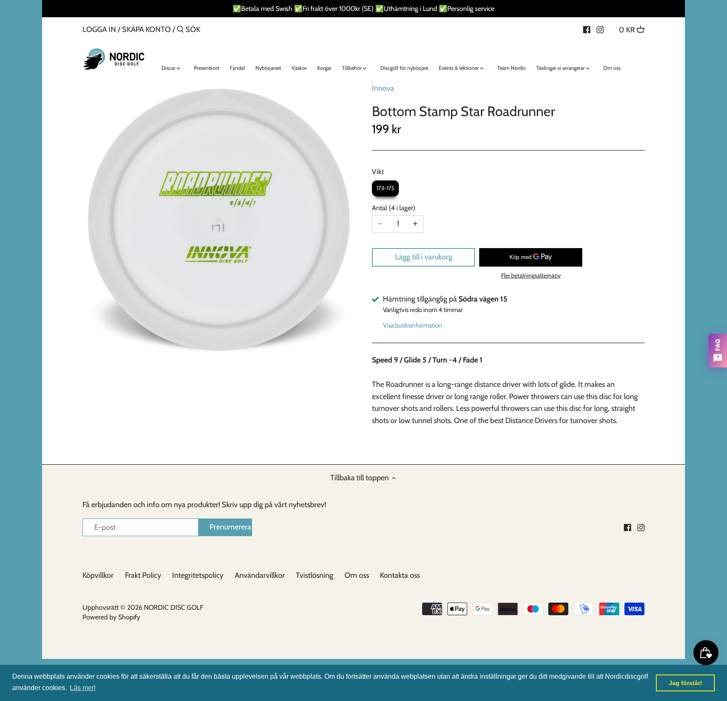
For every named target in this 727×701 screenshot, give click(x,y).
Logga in (99, 29)
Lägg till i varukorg (423, 257)
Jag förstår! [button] (685, 683)
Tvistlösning (314, 575)
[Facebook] (586, 29)
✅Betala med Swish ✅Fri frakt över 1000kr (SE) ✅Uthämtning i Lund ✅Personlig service (363, 8)
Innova (383, 88)
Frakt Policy (143, 575)
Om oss (357, 575)
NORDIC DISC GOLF (173, 607)
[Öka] (415, 224)
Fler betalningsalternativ (531, 275)
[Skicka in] (180, 30)
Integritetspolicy (197, 575)
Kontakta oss (400, 575)
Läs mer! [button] (83, 687)
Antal (392, 208)
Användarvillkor (260, 575)
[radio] (385, 188)
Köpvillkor (98, 575)
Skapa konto (146, 29)
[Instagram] (600, 29)
